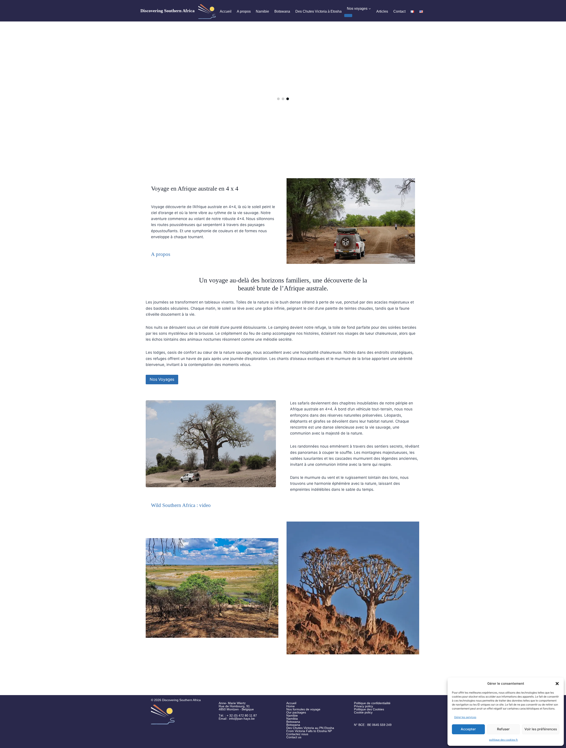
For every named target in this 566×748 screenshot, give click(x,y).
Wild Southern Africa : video (181, 505)
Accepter (468, 729)
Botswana (282, 11)
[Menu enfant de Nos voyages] (348, 15)
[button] (557, 683)
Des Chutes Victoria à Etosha (318, 11)
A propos (244, 11)
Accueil (225, 11)
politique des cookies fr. (503, 739)
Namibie (262, 11)
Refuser (503, 729)
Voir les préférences (540, 729)
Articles (382, 11)
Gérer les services (465, 717)
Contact (399, 11)
